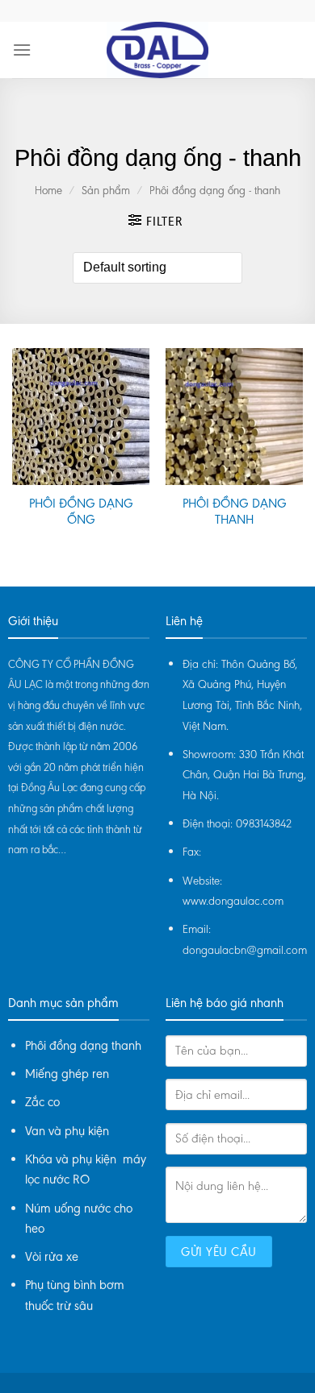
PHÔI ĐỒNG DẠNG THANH (235, 511)
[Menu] (22, 49)
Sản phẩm (106, 190)
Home (48, 190)
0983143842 (264, 823)
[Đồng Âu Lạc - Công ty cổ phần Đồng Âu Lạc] (157, 50)
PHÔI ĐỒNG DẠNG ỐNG (81, 511)
